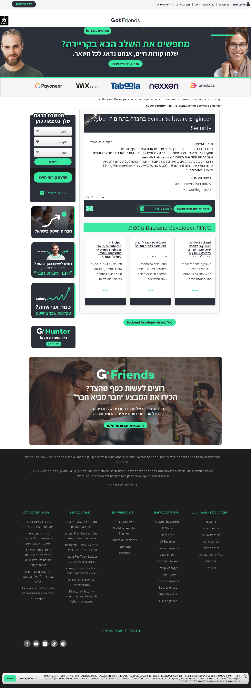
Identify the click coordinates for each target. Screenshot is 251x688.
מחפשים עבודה (211, 535)
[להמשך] (195, 290)
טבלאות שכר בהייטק (211, 555)
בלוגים (118, 30)
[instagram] (63, 643)
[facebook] (27, 643)
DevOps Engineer (168, 581)
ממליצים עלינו (169, 30)
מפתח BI (124, 553)
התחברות (224, 4)
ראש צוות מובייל (124, 522)
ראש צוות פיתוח (167, 594)
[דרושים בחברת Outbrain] (202, 86)
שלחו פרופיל (161, 209)
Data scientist (168, 587)
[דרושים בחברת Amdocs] (125, 86)
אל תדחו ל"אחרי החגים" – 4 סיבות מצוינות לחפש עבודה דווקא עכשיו (38, 593)
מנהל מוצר (167, 535)
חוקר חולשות (168, 555)
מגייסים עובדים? (97, 30)
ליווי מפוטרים (163, 4)
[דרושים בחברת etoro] (164, 86)
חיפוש (53, 162)
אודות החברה (211, 528)
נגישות (4, 23)
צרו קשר (203, 30)
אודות (188, 30)
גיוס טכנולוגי (211, 561)
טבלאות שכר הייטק (204, 4)
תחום (63, 131)
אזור (64, 152)
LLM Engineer (168, 601)
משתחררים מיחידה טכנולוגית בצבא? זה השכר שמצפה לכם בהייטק (38, 538)
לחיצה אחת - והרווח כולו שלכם (125, 426)
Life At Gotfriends (141, 30)
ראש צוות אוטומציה (167, 561)
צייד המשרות (24, 4)
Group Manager (168, 568)
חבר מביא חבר (182, 4)
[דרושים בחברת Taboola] (48, 86)
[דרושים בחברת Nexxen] (87, 86)
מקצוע (63, 142)
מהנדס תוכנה (168, 574)
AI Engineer (167, 541)
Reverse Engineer (168, 548)
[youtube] (36, 643)
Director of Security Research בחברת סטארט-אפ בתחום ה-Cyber (81, 596)
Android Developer (124, 540)
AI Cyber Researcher (168, 522)
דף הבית (243, 30)
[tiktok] (54, 643)
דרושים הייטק (222, 30)
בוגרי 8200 (167, 528)
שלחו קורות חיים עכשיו (125, 64)
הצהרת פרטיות (112, 630)
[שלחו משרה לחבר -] (89, 208)
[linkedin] (45, 643)
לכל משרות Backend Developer (150, 322)
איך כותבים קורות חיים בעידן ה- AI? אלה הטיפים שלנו (38, 577)
